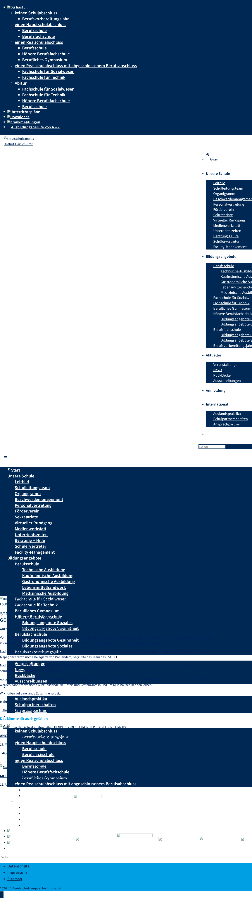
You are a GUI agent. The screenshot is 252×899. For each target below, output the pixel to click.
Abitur (21, 83)
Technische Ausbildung (43, 569)
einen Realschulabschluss (39, 42)
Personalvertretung (33, 505)
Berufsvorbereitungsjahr (45, 18)
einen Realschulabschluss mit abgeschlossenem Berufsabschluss (76, 65)
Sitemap (14, 878)
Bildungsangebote (24, 558)
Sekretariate (26, 516)
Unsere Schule (20, 476)
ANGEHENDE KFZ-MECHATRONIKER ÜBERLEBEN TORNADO (49, 735)
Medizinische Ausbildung (45, 593)
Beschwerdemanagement (39, 499)
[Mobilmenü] (5, 455)
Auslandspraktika (31, 698)
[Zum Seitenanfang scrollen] (2, 894)
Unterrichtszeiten (31, 534)
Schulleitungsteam (32, 487)
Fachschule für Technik (43, 77)
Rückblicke (25, 675)
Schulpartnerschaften (35, 704)
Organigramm (28, 493)
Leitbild (22, 481)
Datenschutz (18, 866)
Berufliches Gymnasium (44, 59)
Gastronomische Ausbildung (48, 581)
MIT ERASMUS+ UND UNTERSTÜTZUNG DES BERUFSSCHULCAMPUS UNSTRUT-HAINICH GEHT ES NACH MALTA (91, 775)
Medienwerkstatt (30, 528)
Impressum (17, 872)
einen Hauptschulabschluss (40, 24)
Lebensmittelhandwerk (44, 587)
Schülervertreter (30, 546)
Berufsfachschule (38, 36)
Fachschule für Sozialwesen (48, 71)
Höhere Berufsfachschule (46, 53)
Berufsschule (34, 30)
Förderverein (27, 511)
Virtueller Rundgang (33, 522)
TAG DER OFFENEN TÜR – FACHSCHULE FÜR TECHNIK (44, 752)
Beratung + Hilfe (30, 540)
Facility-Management (35, 552)
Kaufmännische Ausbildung (47, 575)
